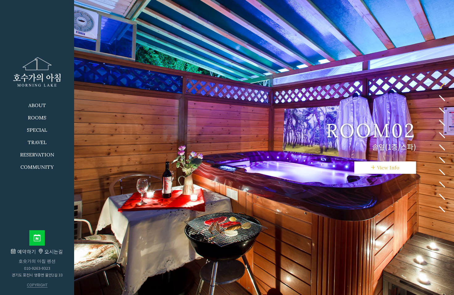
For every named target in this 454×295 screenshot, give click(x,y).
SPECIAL (37, 130)
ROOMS (37, 117)
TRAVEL (37, 142)
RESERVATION (37, 155)
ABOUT (37, 105)
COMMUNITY (37, 167)
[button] (442, 86)
